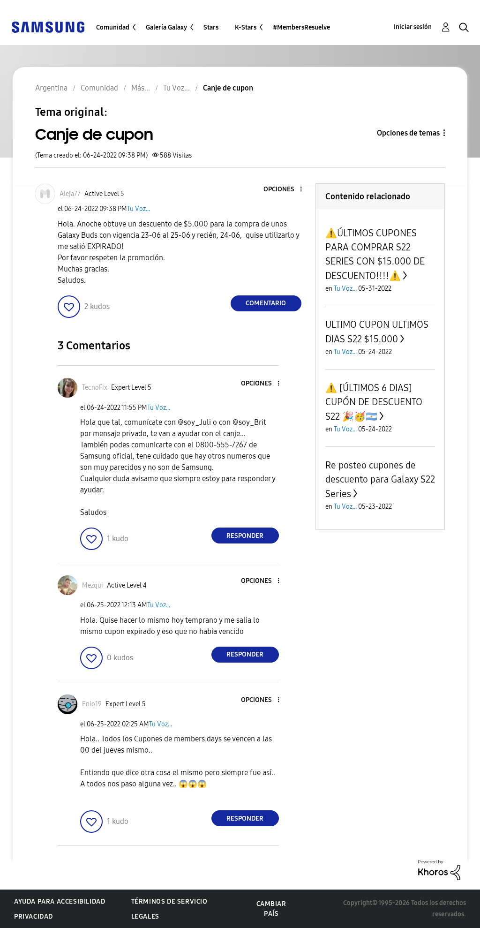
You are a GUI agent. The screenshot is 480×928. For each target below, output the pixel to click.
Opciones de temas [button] (408, 132)
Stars (210, 27)
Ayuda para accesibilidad (59, 901)
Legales (145, 916)
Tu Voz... (138, 209)
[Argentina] (47, 26)
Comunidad (112, 27)
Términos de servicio (169, 901)
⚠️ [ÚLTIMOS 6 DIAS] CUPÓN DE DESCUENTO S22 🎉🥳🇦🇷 (373, 402)
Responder (244, 536)
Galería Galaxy (166, 27)
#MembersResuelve (301, 27)
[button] (285, 189)
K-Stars (245, 27)
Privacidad (33, 916)
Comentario (266, 303)
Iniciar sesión (413, 27)
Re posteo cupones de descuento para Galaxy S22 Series (380, 479)
